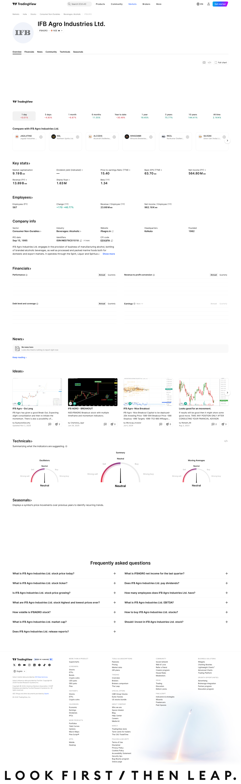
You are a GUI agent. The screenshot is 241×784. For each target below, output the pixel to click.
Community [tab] (51, 52)
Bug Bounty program (120, 759)
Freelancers (160, 702)
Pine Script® (74, 734)
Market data (117, 667)
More (158, 4)
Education (160, 686)
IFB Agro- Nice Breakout (137, 408)
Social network (162, 662)
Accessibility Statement (121, 753)
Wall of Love (161, 664)
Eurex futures (117, 697)
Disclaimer (116, 745)
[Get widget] (209, 62)
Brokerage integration (207, 683)
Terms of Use (117, 742)
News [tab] (40, 52)
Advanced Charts (205, 670)
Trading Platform (205, 673)
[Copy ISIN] (81, 241)
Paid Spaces (161, 705)
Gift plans (116, 670)
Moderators (160, 676)
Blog (114, 713)
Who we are (117, 707)
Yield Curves (74, 726)
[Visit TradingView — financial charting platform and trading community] (23, 101)
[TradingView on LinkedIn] (34, 665)
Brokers (146, 4)
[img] (59, 30)
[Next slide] (227, 393)
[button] (107, 4)
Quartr (46, 694)
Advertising (202, 681)
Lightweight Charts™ (206, 667)
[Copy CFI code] (112, 241)
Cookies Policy (118, 750)
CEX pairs (73, 681)
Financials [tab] (29, 52)
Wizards (159, 699)
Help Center (117, 715)
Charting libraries (205, 664)
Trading (159, 683)
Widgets (201, 662)
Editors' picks (161, 689)
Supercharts (74, 662)
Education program (206, 689)
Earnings (72, 710)
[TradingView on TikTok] (44, 665)
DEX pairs (73, 683)
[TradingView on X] (14, 665)
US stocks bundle (119, 699)
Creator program (163, 670)
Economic (73, 707)
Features (115, 662)
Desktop (72, 745)
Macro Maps (74, 732)
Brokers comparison (120, 683)
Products (100, 4)
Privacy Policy (118, 748)
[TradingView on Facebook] (19, 665)
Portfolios (73, 723)
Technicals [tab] (65, 52)
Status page (117, 761)
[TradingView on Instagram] (29, 665)
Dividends (73, 713)
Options (72, 729)
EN (201, 4)
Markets (133, 4)
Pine (71, 686)
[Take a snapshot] (204, 62)
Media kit (115, 721)
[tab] (102, 275)
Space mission (118, 710)
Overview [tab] (17, 52)
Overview (116, 678)
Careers (115, 718)
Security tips (117, 756)
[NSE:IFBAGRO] (15, 403)
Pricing (115, 664)
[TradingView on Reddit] (49, 665)
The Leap (116, 686)
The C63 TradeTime (120, 734)
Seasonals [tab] (78, 52)
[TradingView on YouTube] (24, 665)
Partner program (205, 686)
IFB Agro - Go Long (23, 408)
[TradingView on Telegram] (39, 665)
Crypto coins (74, 678)
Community (117, 4)
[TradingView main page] (24, 4)
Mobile (71, 742)
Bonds (71, 675)
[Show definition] (34, 170)
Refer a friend (161, 667)
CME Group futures (120, 694)
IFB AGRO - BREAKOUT (80, 408)
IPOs (71, 715)
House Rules (161, 673)
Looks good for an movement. (195, 408)
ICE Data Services (41, 677)
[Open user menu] (208, 4)
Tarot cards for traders (121, 732)
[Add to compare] (41, 137)
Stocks (72, 669)
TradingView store (119, 729)
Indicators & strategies (165, 697)
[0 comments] (49, 424)
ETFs (71, 672)
